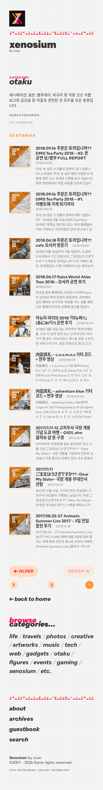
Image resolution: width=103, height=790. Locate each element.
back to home (32, 599)
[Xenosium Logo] (17, 19)
